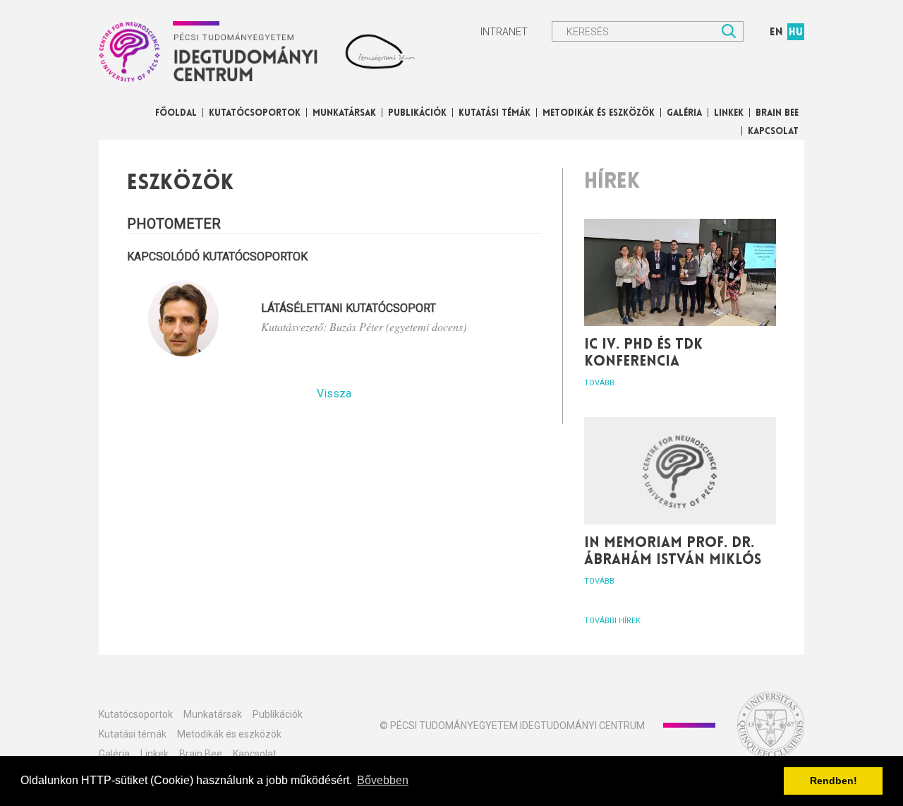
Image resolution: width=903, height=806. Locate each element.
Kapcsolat (773, 131)
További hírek (612, 620)
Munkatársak (344, 113)
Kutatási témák (495, 113)
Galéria (684, 113)
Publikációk (417, 113)
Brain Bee (777, 113)
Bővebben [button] (382, 780)
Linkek (729, 113)
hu (796, 33)
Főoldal (176, 113)
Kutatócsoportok (255, 113)
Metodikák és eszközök (599, 113)
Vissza (334, 393)
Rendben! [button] (833, 780)
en (776, 33)
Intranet (504, 31)
